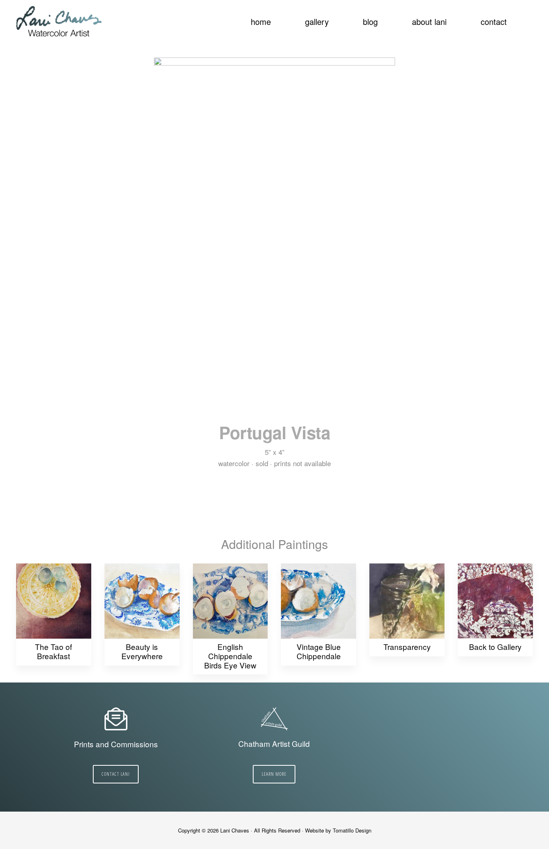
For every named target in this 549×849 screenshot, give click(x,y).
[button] (529, 17)
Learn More (274, 774)
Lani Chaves (59, 22)
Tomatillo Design (352, 830)
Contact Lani (116, 774)
